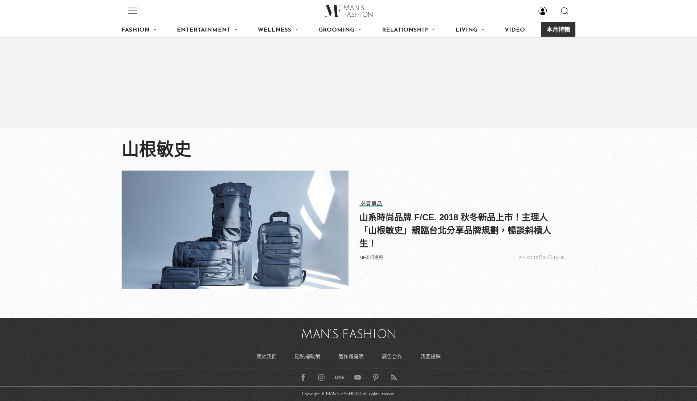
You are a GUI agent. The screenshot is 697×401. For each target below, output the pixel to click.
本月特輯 (558, 30)
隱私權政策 (307, 356)
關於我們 (266, 356)
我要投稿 (430, 356)
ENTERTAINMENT (204, 30)
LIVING (466, 30)
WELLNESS (274, 30)
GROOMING (336, 30)
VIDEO (515, 30)
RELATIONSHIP (405, 30)
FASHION (136, 30)
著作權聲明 (351, 356)
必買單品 (371, 203)
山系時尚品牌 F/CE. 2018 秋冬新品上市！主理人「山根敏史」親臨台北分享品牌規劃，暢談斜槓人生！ (455, 230)
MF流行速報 (371, 257)
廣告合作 (392, 356)
